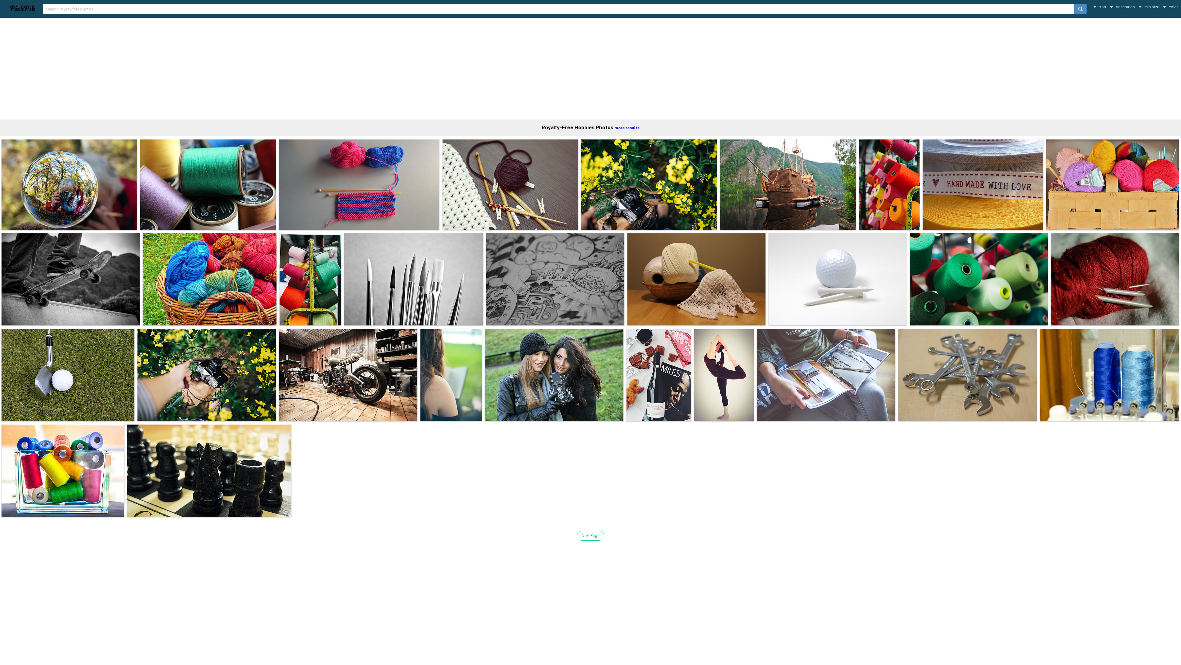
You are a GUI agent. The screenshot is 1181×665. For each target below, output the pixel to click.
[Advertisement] (590, 69)
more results (626, 128)
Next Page (590, 535)
